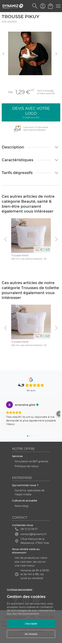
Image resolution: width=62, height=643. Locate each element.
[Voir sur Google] (9, 404)
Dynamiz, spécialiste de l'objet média (30, 492)
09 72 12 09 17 (28, 529)
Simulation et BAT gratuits (31, 461)
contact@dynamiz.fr (33, 534)
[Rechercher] (35, 6)
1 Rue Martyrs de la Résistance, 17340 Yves (34, 541)
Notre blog (21, 506)
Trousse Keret (20, 255)
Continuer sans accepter (19, 589)
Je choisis (31, 634)
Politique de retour (27, 466)
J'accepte (31, 623)
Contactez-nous (22, 525)
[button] (3, 413)
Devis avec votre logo (31, 112)
